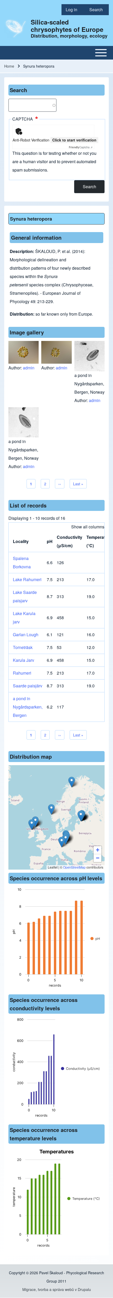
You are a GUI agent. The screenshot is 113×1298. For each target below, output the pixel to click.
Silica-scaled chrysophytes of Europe (67, 25)
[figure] (56, 939)
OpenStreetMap (74, 867)
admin (28, 368)
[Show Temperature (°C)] (83, 1199)
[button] (65, 839)
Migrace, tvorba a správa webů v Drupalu (56, 1289)
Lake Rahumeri (27, 579)
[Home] (16, 28)
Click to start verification (74, 140)
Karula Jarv (23, 660)
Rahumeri (22, 673)
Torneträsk (23, 647)
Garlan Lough (25, 635)
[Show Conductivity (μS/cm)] (80, 1069)
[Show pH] (95, 939)
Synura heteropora (31, 218)
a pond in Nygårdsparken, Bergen (28, 706)
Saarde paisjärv (27, 686)
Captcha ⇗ (81, 147)
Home (9, 66)
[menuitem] (73, 9)
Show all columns (87, 527)
